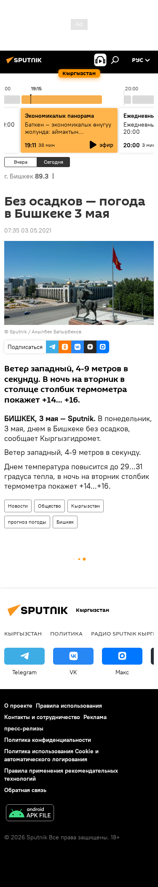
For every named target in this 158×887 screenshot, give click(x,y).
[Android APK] (30, 813)
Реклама (95, 717)
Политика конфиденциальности (47, 740)
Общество (49, 506)
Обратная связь (25, 790)
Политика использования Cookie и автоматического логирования (51, 755)
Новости (18, 506)
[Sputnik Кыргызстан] (25, 63)
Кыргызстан (85, 506)
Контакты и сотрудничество (42, 717)
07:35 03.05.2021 (27, 230)
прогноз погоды (27, 522)
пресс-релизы (23, 728)
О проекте (18, 705)
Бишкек (65, 522)
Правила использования (69, 705)
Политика (66, 633)
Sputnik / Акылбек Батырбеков (45, 331)
